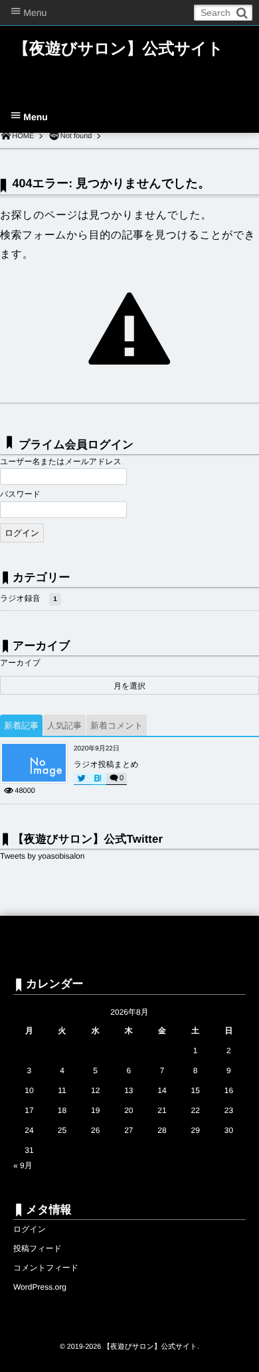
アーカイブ (20, 662)
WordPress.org (39, 1287)
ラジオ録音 (28, 598)
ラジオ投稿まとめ (106, 764)
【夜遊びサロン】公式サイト (118, 49)
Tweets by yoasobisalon (42, 856)
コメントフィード (45, 1267)
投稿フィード (37, 1248)
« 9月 (23, 1165)
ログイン (29, 1229)
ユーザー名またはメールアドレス (61, 461)
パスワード (20, 494)
